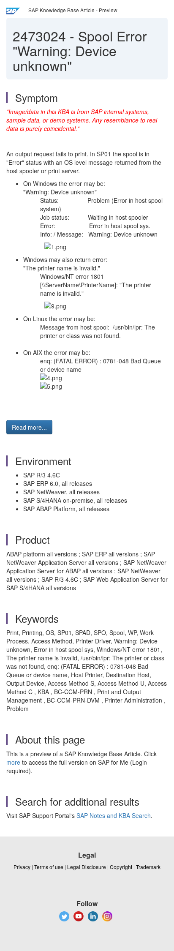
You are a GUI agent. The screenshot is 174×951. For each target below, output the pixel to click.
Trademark (148, 866)
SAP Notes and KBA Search (113, 815)
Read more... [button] (29, 427)
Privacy (22, 866)
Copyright (121, 866)
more (13, 762)
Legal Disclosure (86, 866)
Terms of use (48, 866)
